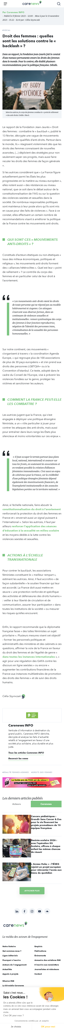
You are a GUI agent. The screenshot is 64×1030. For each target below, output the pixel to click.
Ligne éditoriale (10, 955)
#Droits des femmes (41, 772)
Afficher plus (32, 890)
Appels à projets (10, 974)
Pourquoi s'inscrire (11, 960)
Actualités (7, 969)
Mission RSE (8, 981)
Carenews (46, 804)
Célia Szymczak (32, 20)
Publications (40, 951)
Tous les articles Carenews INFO (26, 752)
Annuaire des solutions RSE (47, 960)
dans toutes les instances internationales (28, 656)
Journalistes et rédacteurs (46, 969)
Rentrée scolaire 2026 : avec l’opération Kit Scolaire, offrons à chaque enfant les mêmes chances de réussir (45, 846)
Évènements (40, 955)
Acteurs (16, 804)
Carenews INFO (15, 12)
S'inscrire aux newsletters (46, 964)
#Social (6, 30)
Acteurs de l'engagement (14, 964)
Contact (38, 974)
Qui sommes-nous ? (11, 951)
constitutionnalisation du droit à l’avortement (31, 509)
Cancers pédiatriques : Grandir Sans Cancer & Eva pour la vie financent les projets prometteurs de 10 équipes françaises (46, 822)
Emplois (38, 946)
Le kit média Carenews (13, 985)
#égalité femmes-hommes (15, 772)
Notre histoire (9, 946)
